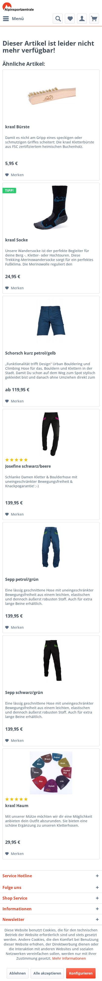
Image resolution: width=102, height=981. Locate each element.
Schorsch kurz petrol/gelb (30, 353)
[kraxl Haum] (51, 773)
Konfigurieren (81, 973)
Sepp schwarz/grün (24, 692)
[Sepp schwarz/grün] (51, 660)
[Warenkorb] (94, 19)
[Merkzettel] (70, 19)
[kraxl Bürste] (51, 94)
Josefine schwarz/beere (28, 466)
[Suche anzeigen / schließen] (58, 19)
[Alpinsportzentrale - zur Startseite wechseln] (18, 6)
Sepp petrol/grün (22, 579)
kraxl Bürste (17, 127)
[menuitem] (13, 19)
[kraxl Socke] (51, 207)
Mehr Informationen (69, 958)
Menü (18, 18)
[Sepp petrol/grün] (51, 547)
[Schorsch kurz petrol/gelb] (51, 320)
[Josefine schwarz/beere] (51, 434)
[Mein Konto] (82, 19)
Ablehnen (17, 973)
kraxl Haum (16, 805)
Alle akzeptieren (47, 973)
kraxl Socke (16, 240)
